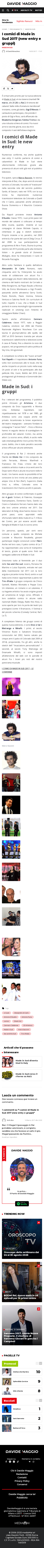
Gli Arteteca (27, 1025)
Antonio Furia (27, 1017)
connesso (19, 1099)
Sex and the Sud (10, 1034)
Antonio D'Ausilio (10, 1017)
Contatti (21, 1477)
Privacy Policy (22, 1481)
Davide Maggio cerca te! (22, 1494)
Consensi (22, 1484)
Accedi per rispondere (9, 1137)
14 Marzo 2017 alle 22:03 (33, 1120)
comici (6, 1021)
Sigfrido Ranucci (24, 21)
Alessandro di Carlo (21, 1013)
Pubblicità (22, 1497)
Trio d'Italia (25, 1034)
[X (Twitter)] (8, 89)
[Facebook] (4, 89)
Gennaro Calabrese (11, 1025)
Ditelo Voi (17, 1021)
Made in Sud (7, 47)
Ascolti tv (26, 10)
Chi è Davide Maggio (22, 1470)
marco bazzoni (23, 1029)
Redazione (22, 1474)
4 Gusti (6, 1013)
